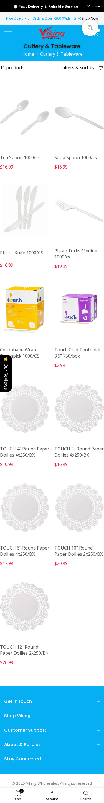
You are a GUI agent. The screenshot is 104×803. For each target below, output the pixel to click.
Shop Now (90, 18)
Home (28, 54)
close (95, 6)
